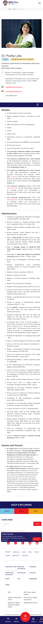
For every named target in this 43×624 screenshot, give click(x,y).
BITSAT (8, 552)
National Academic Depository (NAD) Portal (14, 605)
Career (24, 552)
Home (9, 9)
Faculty (14, 9)
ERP (9, 592)
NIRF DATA (16, 556)
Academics (32, 567)
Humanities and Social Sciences (22, 59)
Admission (16, 552)
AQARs (8, 556)
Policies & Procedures (21, 568)
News (30, 552)
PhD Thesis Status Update (30, 593)
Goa (18, 579)
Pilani (5, 59)
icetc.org (13, 177)
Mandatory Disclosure (31, 603)
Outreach (25, 556)
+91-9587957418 (11, 96)
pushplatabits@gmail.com (14, 91)
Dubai (8, 585)
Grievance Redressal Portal (14, 599)
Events (37, 552)
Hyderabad (33, 579)
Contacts (32, 573)
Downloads (21, 573)
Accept (37, 539)
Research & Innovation (9, 574)
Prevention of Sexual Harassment (30, 599)
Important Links (11, 567)
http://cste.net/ (12, 188)
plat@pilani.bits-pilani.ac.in (14, 87)
